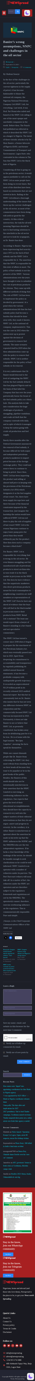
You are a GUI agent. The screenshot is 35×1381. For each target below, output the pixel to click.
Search (6, 1071)
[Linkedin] (21, 1345)
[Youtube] (16, 1345)
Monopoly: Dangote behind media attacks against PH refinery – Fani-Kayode (9, 953)
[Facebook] (4, 1345)
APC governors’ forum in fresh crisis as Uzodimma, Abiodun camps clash (17, 1166)
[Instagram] (12, 1345)
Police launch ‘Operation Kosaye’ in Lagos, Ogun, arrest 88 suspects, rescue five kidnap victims (16, 1135)
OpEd (7, 67)
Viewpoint (15, 67)
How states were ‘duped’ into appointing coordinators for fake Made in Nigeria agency (17, 1089)
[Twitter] (8, 1345)
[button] (4, 13)
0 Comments (27, 67)
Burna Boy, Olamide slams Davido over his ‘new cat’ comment (16, 1154)
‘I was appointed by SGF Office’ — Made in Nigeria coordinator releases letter (16, 1099)
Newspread (9, 62)
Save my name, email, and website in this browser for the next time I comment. (16, 1026)
